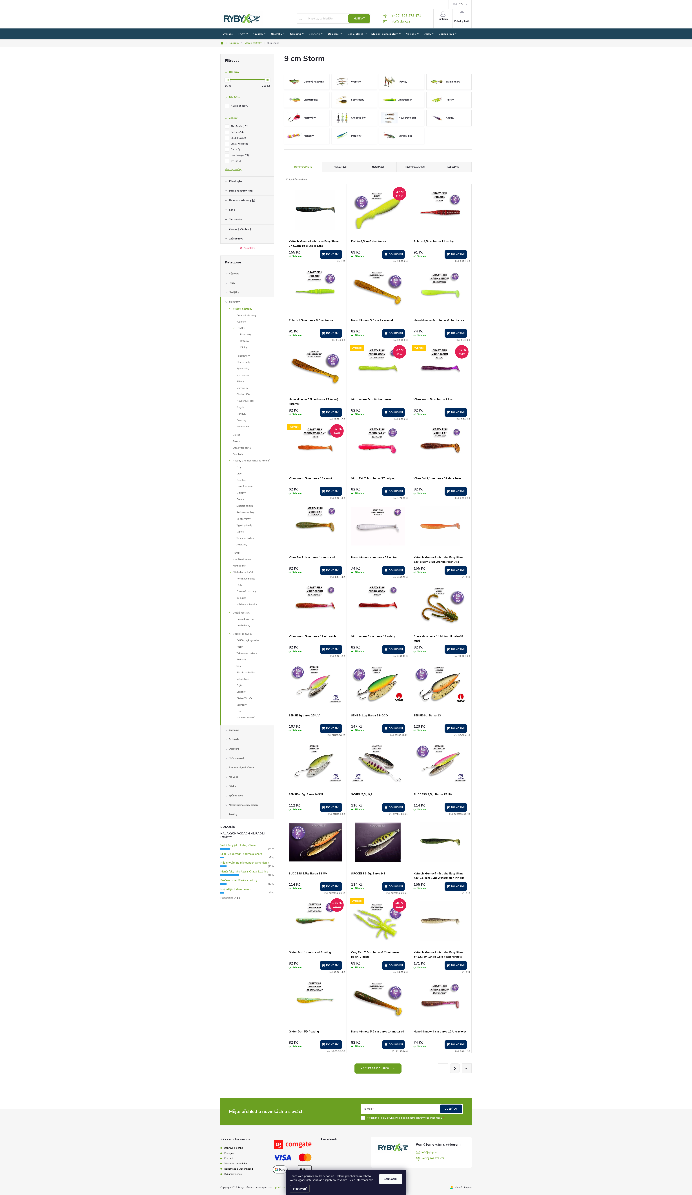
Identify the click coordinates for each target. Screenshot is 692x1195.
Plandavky (245, 334)
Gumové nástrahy (246, 315)
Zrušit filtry (249, 248)
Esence (240, 499)
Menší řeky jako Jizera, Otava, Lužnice (244, 872)
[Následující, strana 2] (455, 1068)
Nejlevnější (340, 166)
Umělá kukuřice (245, 619)
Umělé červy (243, 625)
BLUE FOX (238, 138)
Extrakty (241, 493)
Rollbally (241, 659)
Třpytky (240, 328)
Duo (235, 149)
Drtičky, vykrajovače (247, 640)
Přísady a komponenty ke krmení (251, 460)
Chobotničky (243, 394)
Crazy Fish (239, 143)
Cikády (243, 347)
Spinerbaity (242, 368)
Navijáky (234, 292)
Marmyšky (242, 388)
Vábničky (241, 705)
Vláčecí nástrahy (242, 308)
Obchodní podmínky (235, 1163)
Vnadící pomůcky (242, 634)
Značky (233, 814)
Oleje (239, 467)
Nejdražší (378, 166)
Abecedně (453, 166)
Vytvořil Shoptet (463, 1187)
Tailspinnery (243, 355)
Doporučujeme (303, 166)
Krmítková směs (242, 559)
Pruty (232, 283)
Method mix (239, 565)
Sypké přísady (244, 525)
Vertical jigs (242, 426)
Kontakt (228, 1158)
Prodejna (229, 1153)
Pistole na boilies (245, 672)
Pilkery (240, 381)
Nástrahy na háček (243, 572)
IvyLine (236, 161)
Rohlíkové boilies (245, 578)
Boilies (236, 435)
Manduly (241, 414)
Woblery (241, 321)
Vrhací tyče (242, 679)
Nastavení (300, 1189)
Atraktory (241, 544)
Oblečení (234, 748)
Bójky (239, 685)
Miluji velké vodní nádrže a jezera (241, 854)
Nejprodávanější (415, 166)
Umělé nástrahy (241, 612)
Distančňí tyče (244, 698)
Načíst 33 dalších (375, 1068)
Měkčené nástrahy (246, 604)
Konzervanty (243, 519)
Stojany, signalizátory (241, 767)
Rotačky (244, 341)
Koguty (240, 407)
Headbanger (239, 155)
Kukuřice (241, 598)
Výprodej (234, 273)
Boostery (241, 480)
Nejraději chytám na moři (236, 889)
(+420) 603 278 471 (433, 1158)
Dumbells (238, 454)
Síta (238, 666)
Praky (239, 646)
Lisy (238, 711)
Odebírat (451, 1108)
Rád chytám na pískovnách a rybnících (244, 863)
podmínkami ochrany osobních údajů (421, 1118)
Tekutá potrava (244, 486)
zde (371, 1180)
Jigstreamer (242, 375)
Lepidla (240, 531)
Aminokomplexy (245, 512)
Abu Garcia (239, 126)
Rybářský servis (233, 1174)
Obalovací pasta (242, 448)
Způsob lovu (236, 795)
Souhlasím (391, 1179)
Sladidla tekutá (244, 506)
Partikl (236, 553)
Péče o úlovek (237, 758)
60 (466, 1068)
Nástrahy (234, 301)
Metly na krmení (245, 717)
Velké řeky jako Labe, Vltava (238, 845)
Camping (234, 730)
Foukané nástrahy (246, 591)
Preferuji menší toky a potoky (238, 880)
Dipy (238, 473)
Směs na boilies (245, 538)
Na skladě (240, 106)
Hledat (359, 19)
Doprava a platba (233, 1148)
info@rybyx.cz (430, 1152)
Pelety (236, 441)
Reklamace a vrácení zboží (238, 1168)
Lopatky (240, 692)
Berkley (237, 132)
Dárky (232, 786)
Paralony (241, 420)
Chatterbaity (243, 362)
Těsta (239, 585)
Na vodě (233, 777)
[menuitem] (228, 34)
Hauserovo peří (245, 401)
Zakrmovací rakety (246, 653)
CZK (461, 4)
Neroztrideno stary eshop (243, 805)
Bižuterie (234, 739)
